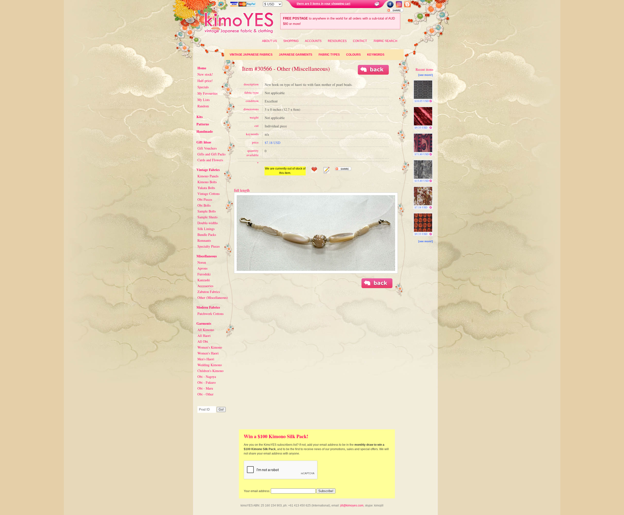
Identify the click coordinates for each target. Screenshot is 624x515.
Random (203, 106)
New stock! (205, 74)
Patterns (202, 124)
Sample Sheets (207, 217)
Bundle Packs (206, 234)
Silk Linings (205, 228)
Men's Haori (205, 359)
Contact (360, 41)
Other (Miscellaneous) (212, 297)
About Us (269, 41)
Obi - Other (205, 394)
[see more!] (425, 74)
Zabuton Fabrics (208, 291)
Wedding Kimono (209, 365)
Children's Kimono (210, 370)
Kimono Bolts (207, 182)
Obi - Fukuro (206, 382)
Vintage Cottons (208, 193)
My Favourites (207, 93)
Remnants (204, 240)
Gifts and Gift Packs (211, 154)
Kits (199, 116)
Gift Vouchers (207, 148)
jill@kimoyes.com (351, 505)
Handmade (204, 131)
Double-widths (207, 223)
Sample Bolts (206, 211)
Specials (203, 87)
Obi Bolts (204, 205)
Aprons (202, 268)
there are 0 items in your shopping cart (323, 3)
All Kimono (205, 329)
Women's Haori (208, 353)
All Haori (204, 335)
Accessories (205, 285)
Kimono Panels (207, 176)
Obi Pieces (204, 199)
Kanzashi (203, 280)
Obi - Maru (205, 388)
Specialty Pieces (208, 246)
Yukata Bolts (206, 187)
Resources (337, 41)
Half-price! (205, 80)
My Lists (203, 99)
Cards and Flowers (210, 160)
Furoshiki (204, 274)
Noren (201, 262)
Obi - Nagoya (206, 376)
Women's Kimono (209, 347)
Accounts (313, 41)
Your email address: (257, 491)
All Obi (202, 341)
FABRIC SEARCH (385, 41)
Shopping (291, 41)
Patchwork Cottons (210, 313)
